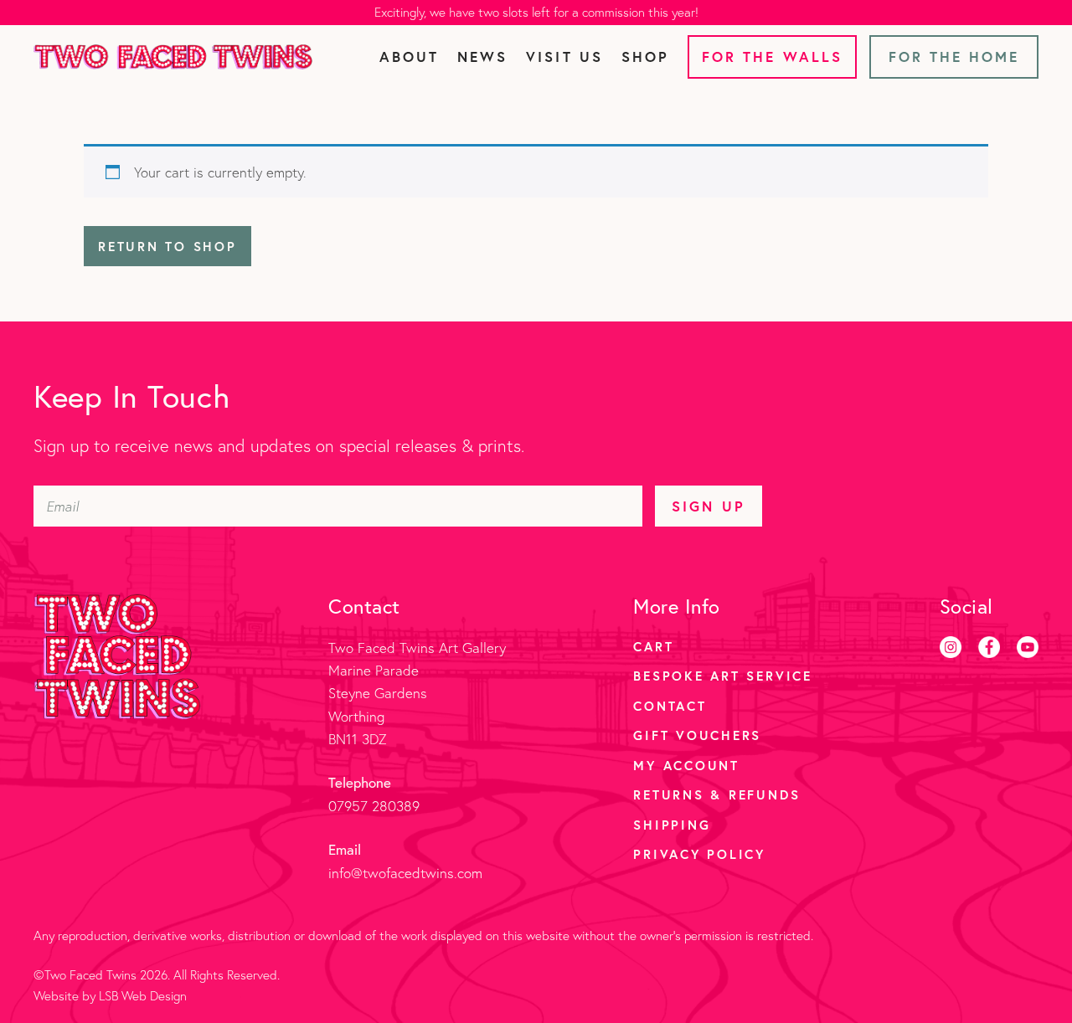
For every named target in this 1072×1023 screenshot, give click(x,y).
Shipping (671, 824)
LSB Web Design (143, 996)
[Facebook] (989, 647)
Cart (653, 646)
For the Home (954, 56)
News (482, 56)
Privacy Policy (699, 854)
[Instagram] (950, 647)
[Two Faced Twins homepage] (173, 56)
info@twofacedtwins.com (405, 873)
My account (686, 765)
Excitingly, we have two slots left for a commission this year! (536, 12)
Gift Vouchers (697, 735)
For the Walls (772, 56)
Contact (669, 705)
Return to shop (167, 246)
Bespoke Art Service (722, 675)
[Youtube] (1027, 647)
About (409, 56)
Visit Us (564, 56)
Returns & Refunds (716, 794)
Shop (645, 56)
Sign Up (708, 506)
